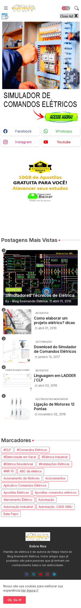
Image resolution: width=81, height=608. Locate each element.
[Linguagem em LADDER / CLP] (17, 379)
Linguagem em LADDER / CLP (55, 377)
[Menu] (6, 8)
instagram (23, 142)
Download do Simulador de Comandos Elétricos (55, 349)
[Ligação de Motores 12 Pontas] (17, 407)
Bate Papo (10, 514)
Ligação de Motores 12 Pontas (54, 406)
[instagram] (47, 574)
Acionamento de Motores (21, 478)
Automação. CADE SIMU (55, 507)
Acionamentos (55, 478)
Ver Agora (28, 590)
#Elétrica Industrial (54, 457)
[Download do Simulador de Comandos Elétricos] (17, 350)
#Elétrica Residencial (18, 464)
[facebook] (26, 574)
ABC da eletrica (31, 471)
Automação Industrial (18, 507)
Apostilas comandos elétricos (55, 492)
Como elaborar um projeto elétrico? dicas (54, 320)
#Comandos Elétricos (32, 450)
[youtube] (40, 574)
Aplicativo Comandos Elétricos (24, 485)
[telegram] (54, 574)
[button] (66, 8)
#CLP (7, 450)
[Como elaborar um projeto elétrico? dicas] (17, 321)
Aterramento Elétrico (17, 499)
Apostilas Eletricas (16, 492)
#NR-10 (8, 471)
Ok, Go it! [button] (14, 600)
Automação (46, 499)
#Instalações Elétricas (54, 464)
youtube (64, 142)
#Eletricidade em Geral (19, 457)
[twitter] (33, 574)
